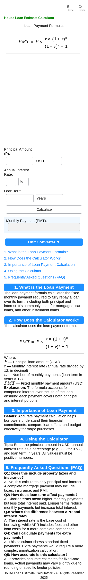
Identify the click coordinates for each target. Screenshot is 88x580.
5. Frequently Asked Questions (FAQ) (34, 277)
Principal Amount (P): (18, 151)
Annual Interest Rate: (16, 172)
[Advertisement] (44, 99)
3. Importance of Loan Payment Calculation (39, 265)
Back (82, 9)
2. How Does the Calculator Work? (32, 258)
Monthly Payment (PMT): (26, 221)
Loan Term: (13, 191)
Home (70, 9)
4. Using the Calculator (22, 271)
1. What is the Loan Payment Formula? (36, 252)
